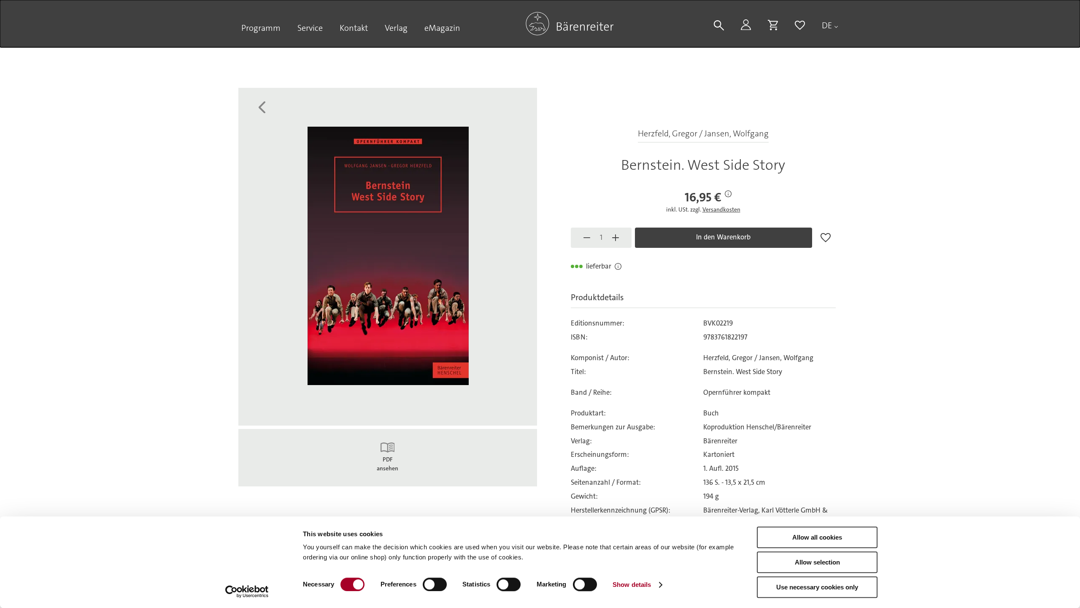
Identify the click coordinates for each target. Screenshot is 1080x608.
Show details (632, 584)
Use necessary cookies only (817, 587)
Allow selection (817, 562)
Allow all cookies (817, 537)
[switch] (435, 584)
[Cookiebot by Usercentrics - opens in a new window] (247, 591)
